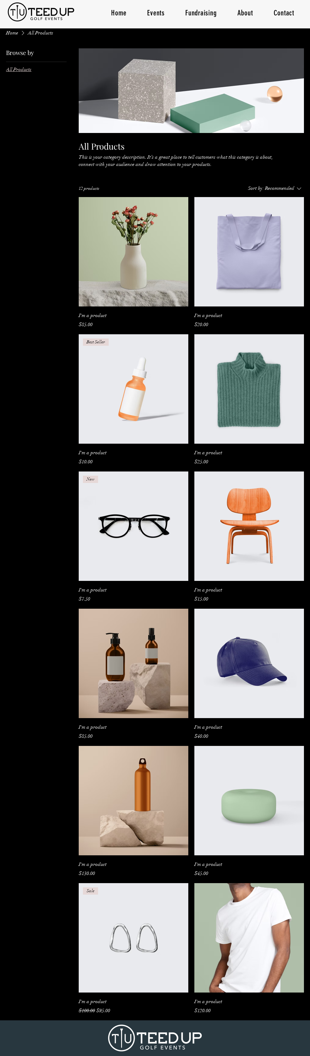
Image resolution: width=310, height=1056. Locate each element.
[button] (156, 12)
